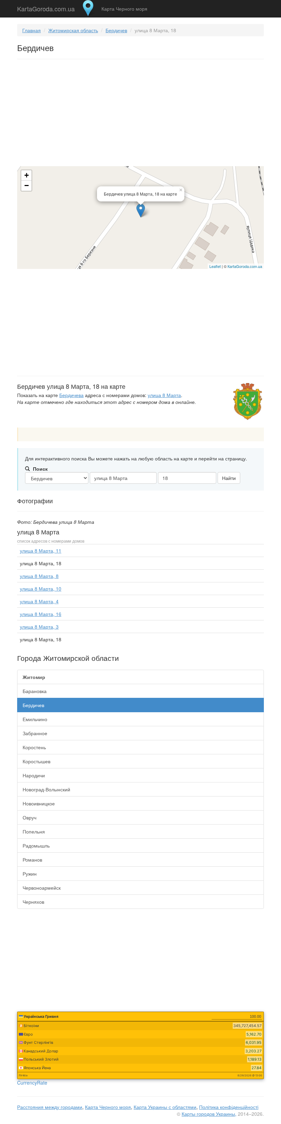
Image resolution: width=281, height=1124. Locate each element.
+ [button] (26, 175)
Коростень (34, 747)
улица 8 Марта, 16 (40, 613)
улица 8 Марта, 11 (40, 550)
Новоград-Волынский (46, 789)
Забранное (35, 733)
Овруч (29, 817)
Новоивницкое (39, 803)
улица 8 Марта (164, 395)
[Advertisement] (140, 114)
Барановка (35, 691)
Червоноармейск (42, 887)
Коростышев (36, 761)
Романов (32, 859)
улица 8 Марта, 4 (39, 601)
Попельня (34, 831)
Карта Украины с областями (165, 1106)
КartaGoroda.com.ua (245, 266)
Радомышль (36, 845)
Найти (229, 477)
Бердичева (71, 395)
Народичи (34, 775)
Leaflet (215, 266)
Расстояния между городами (49, 1106)
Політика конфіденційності (228, 1106)
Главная (31, 30)
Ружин (30, 873)
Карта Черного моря (124, 8)
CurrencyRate (32, 1082)
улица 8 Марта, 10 (40, 588)
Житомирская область (73, 30)
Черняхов (33, 901)
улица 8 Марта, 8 (39, 575)
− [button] (26, 185)
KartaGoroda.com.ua (46, 7)
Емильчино (35, 719)
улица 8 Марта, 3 (39, 626)
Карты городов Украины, (209, 1113)
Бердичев (116, 30)
